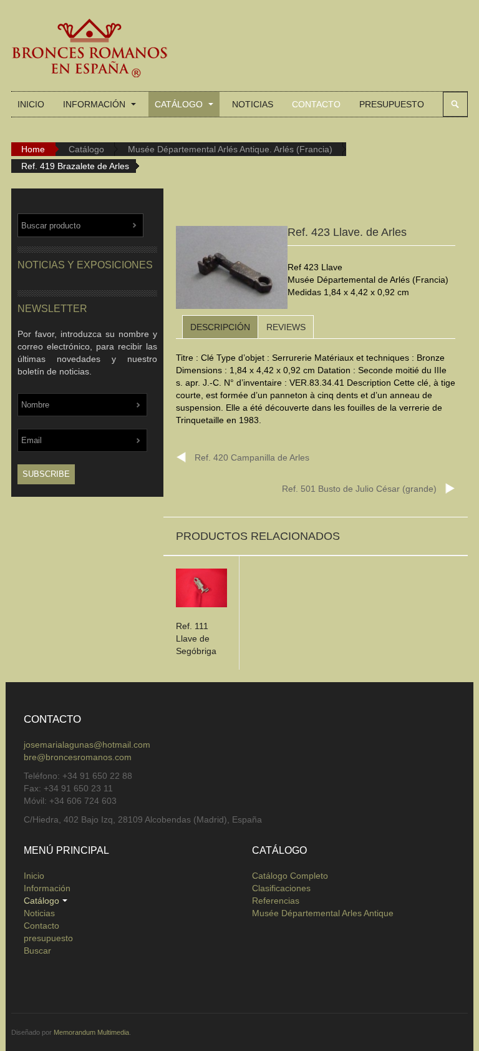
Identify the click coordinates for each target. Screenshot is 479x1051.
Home (33, 149)
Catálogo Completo (290, 876)
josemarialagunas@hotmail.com (87, 745)
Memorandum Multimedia (91, 1032)
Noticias (252, 104)
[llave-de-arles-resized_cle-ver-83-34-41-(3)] (232, 270)
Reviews (286, 327)
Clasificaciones (281, 888)
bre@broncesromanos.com (78, 757)
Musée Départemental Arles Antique (323, 913)
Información (95, 104)
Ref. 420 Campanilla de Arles (252, 457)
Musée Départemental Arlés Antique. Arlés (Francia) (230, 149)
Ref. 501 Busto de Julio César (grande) (359, 489)
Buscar (455, 104)
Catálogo (180, 104)
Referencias (275, 901)
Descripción (220, 327)
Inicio (30, 104)
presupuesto (391, 104)
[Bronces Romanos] (89, 49)
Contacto (316, 104)
